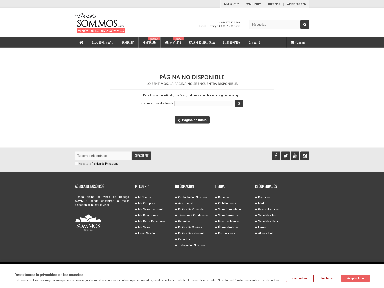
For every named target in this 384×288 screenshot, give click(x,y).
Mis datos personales (151, 221)
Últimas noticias (228, 227)
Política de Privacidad (105, 163)
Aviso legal (185, 203)
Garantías (184, 221)
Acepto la (98, 163)
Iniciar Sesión (297, 4)
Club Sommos (227, 203)
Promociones (226, 233)
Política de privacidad (191, 209)
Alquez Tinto (266, 233)
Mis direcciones (148, 215)
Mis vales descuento (151, 209)
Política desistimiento (191, 233)
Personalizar (300, 278)
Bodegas (223, 197)
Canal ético (185, 239)
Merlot (262, 203)
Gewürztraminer (268, 209)
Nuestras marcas (229, 221)
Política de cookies (190, 227)
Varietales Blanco (269, 221)
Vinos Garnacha (228, 215)
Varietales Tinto (268, 215)
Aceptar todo (355, 278)
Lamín (262, 227)
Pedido (275, 4)
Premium (264, 197)
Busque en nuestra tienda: (157, 103)
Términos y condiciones (193, 215)
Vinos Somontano (229, 209)
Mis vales (144, 227)
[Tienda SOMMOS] (112, 22)
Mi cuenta (232, 4)
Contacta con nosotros (192, 197)
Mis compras (146, 203)
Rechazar (327, 278)
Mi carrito (255, 4)
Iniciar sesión (146, 233)
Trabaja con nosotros (191, 245)
